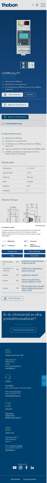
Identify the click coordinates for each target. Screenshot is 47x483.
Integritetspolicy (40, 225)
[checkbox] (4, 241)
